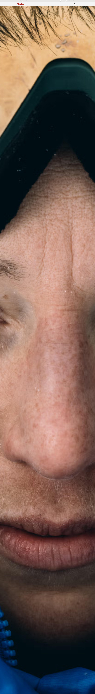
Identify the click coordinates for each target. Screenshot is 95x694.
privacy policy (59, 356)
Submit (58, 361)
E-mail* (49, 349)
